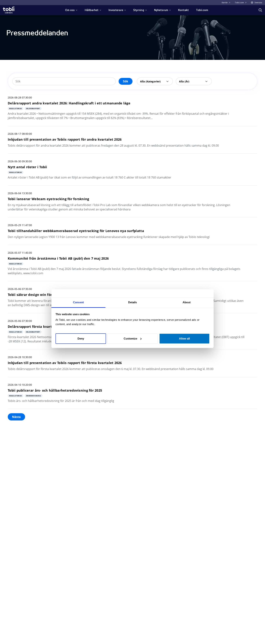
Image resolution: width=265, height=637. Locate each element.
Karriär (225, 2)
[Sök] (260, 10)
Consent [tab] (78, 302)
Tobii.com (239, 2)
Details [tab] (132, 302)
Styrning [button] (138, 10)
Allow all (184, 338)
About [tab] (187, 302)
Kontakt (183, 10)
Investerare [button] (116, 10)
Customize (130, 338)
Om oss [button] (70, 10)
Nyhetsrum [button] (161, 10)
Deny (81, 338)
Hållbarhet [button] (91, 10)
